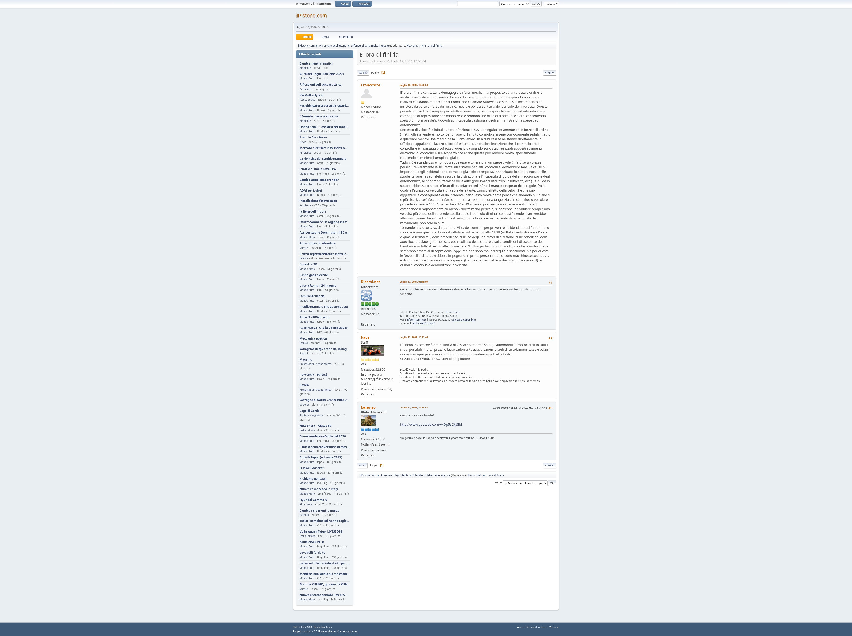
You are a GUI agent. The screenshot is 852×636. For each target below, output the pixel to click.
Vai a (498, 483)
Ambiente (305, 67)
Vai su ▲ (554, 627)
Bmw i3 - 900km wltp (314, 317)
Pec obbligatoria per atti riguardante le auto (325, 106)
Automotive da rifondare (318, 243)
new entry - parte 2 (313, 375)
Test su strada (307, 99)
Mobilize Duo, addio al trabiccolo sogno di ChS (325, 574)
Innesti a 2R (308, 264)
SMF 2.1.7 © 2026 (302, 627)
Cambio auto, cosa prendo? (319, 180)
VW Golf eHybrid (311, 95)
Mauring (306, 359)
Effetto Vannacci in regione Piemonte (325, 222)
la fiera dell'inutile (313, 211)
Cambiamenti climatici (316, 63)
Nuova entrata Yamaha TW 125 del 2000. (325, 595)
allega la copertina (463, 320)
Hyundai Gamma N (313, 500)
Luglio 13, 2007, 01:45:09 (414, 281)
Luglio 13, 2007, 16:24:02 (414, 407)
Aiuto (520, 627)
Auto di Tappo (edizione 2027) (321, 457)
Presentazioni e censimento (315, 364)
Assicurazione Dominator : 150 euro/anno (325, 233)
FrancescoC (371, 85)
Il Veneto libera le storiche (319, 116)
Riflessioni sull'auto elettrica (321, 85)
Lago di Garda (310, 411)
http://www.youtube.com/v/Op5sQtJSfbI (431, 424)
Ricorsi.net (412, 45)
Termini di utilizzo (536, 627)
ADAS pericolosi (311, 190)
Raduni (304, 353)
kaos (365, 337)
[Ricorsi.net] (363, 319)
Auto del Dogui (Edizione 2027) (322, 74)
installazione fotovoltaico (318, 201)
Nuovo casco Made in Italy (319, 489)
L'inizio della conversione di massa (325, 447)
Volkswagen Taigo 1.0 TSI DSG (321, 531)
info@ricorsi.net (416, 320)
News (303, 142)
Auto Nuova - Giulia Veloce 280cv (324, 328)
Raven (304, 385)
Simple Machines (323, 627)
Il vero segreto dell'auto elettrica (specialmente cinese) (325, 254)
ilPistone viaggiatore (311, 415)
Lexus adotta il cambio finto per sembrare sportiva (325, 563)
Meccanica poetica (313, 338)
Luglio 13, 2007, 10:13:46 (414, 337)
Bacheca (304, 404)
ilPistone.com (311, 15)
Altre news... (307, 504)
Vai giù (363, 73)
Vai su (362, 465)
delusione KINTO (312, 542)
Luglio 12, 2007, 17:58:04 (414, 85)
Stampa (549, 73)
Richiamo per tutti (313, 479)
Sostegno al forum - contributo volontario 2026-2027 (325, 400)
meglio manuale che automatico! (324, 307)
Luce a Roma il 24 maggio (318, 286)
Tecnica (304, 258)
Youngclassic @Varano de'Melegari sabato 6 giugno (325, 349)
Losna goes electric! (314, 275)
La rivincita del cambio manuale (323, 159)
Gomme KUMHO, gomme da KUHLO (325, 584)
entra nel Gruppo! (424, 323)
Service (304, 247)
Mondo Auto (307, 78)
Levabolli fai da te (312, 553)
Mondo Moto (307, 237)
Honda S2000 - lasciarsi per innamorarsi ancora (325, 127)
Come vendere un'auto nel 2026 (323, 436)
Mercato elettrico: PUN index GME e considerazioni (325, 148)
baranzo (368, 407)
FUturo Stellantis (312, 296)
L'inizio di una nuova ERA (318, 169)
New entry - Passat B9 (315, 426)
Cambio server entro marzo (319, 510)
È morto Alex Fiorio (313, 137)
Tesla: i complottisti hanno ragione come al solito (325, 521)
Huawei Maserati (312, 468)
